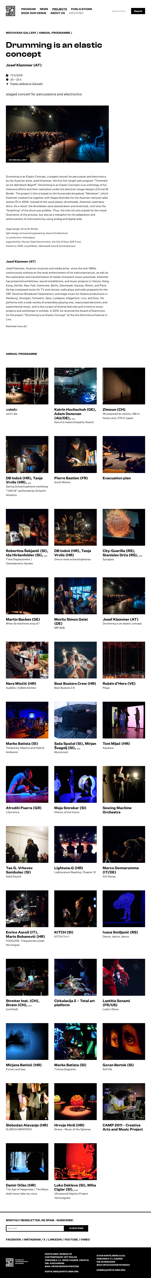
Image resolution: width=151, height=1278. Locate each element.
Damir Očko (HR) (21, 1185)
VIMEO (85, 1239)
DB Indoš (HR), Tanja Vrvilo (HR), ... (24, 480)
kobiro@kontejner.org (111, 1270)
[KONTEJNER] (10, 11)
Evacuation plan (117, 478)
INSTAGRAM (32, 1239)
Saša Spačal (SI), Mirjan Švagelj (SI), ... (75, 745)
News (44, 9)
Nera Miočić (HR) (21, 683)
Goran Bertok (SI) (118, 1065)
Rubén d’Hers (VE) (119, 683)
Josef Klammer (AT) (120, 619)
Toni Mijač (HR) (116, 743)
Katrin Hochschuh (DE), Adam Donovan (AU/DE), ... (75, 413)
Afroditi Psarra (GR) (24, 808)
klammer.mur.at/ (16, 326)
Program (28, 9)
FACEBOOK (13, 1239)
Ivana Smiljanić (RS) (120, 932)
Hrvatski (76, 13)
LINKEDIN (55, 1239)
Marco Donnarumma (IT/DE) (121, 870)
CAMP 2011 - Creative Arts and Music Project (123, 1127)
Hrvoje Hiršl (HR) (69, 1125)
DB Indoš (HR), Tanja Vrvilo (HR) (72, 552)
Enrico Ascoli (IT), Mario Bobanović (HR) (25, 934)
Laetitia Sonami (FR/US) (116, 1003)
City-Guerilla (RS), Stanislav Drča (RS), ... (122, 552)
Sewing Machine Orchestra (117, 810)
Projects (59, 9)
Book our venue (33, 13)
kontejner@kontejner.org (62, 1271)
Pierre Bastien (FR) (71, 478)
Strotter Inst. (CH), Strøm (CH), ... (22, 1003)
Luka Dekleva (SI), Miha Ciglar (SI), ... (75, 1187)
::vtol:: (11, 409)
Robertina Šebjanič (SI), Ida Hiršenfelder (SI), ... (27, 552)
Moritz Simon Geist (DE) (71, 621)
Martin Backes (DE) (23, 619)
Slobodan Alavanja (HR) (27, 1125)
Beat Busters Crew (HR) (75, 683)
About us (57, 13)
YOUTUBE (71, 1239)
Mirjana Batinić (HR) (24, 1065)
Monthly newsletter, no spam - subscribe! (39, 1220)
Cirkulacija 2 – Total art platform (74, 1003)
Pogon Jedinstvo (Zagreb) (26, 83)
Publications (81, 9)
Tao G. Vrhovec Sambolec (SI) (19, 870)
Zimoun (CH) (114, 409)
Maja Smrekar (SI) (70, 808)
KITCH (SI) (63, 932)
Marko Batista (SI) (22, 743)
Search (138, 11)
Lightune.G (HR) (68, 868)
